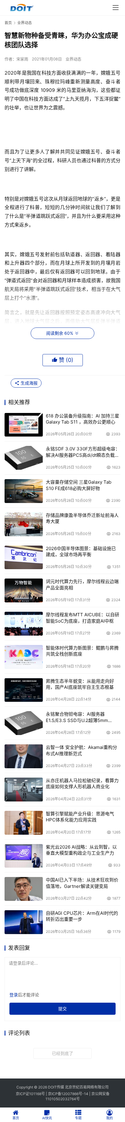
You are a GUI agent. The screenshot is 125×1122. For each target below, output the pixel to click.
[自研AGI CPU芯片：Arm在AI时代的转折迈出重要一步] (24, 922)
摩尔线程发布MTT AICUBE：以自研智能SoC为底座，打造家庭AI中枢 (82, 618)
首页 (8, 23)
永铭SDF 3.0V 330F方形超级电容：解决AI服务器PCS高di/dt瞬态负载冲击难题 (83, 452)
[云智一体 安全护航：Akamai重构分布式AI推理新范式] (24, 756)
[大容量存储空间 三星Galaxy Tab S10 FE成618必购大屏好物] (24, 491)
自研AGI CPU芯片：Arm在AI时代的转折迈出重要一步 (82, 916)
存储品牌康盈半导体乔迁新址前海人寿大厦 (82, 518)
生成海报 (28, 382)
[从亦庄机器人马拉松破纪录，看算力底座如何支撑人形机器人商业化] (24, 789)
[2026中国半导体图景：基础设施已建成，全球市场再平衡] (24, 557)
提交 (62, 1008)
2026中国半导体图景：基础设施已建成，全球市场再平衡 (81, 551)
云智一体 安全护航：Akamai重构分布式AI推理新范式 (81, 750)
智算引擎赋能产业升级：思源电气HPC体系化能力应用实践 (80, 817)
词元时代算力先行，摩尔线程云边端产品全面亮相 (82, 584)
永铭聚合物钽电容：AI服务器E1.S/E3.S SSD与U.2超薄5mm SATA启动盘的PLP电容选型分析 (78, 717)
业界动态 (73, 58)
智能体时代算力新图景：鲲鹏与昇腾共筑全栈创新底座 (82, 651)
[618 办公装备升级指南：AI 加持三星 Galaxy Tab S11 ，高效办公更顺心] (24, 425)
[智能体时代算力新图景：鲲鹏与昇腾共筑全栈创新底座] (24, 657)
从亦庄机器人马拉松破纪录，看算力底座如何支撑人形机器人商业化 (82, 783)
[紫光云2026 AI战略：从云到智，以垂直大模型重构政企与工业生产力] (24, 856)
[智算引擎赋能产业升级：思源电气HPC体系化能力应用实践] (24, 823)
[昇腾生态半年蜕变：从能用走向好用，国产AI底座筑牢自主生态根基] (24, 690)
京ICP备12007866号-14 (68, 1093)
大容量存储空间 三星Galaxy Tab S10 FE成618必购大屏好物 (78, 485)
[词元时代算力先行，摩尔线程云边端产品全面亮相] (24, 590)
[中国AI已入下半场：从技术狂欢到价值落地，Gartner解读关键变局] (24, 889)
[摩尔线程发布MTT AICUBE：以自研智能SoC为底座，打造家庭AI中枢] (24, 624)
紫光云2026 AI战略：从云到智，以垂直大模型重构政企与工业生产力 (81, 850)
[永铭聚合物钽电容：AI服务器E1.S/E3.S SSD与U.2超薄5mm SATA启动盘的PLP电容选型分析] (24, 723)
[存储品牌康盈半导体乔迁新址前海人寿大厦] (24, 524)
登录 (13, 994)
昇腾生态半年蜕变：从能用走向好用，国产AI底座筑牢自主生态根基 (80, 684)
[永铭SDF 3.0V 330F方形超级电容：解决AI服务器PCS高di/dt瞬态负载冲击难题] (24, 458)
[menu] (115, 7)
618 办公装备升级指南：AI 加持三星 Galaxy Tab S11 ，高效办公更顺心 (82, 419)
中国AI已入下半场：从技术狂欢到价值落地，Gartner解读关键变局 (82, 883)
